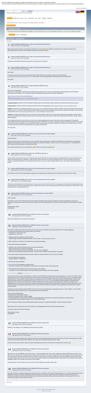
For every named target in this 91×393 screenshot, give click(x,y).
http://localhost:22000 (38, 108)
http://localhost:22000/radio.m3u (27, 111)
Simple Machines (51, 389)
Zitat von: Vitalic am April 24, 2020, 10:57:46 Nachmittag (20, 96)
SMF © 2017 (45, 389)
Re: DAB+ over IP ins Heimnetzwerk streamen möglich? (41, 133)
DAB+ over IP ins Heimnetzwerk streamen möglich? (40, 193)
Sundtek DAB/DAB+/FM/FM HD (18, 44)
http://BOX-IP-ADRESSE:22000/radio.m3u (41, 280)
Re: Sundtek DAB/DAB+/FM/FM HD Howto (37, 85)
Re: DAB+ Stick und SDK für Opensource (37, 153)
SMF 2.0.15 (39, 389)
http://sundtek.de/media (49, 238)
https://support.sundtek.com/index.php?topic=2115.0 (63, 105)
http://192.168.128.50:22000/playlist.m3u (61, 142)
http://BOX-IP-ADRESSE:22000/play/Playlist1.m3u (61, 277)
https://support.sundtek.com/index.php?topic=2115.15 (20, 76)
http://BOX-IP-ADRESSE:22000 (16, 266)
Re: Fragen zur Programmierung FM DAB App (38, 44)
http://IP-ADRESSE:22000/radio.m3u (45, 111)
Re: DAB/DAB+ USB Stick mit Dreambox (38, 214)
